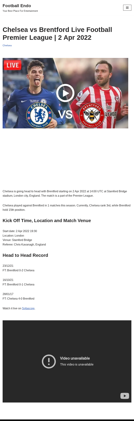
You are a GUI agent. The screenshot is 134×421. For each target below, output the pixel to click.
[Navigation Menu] (127, 8)
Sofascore (28, 308)
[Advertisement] (67, 164)
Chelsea (7, 45)
